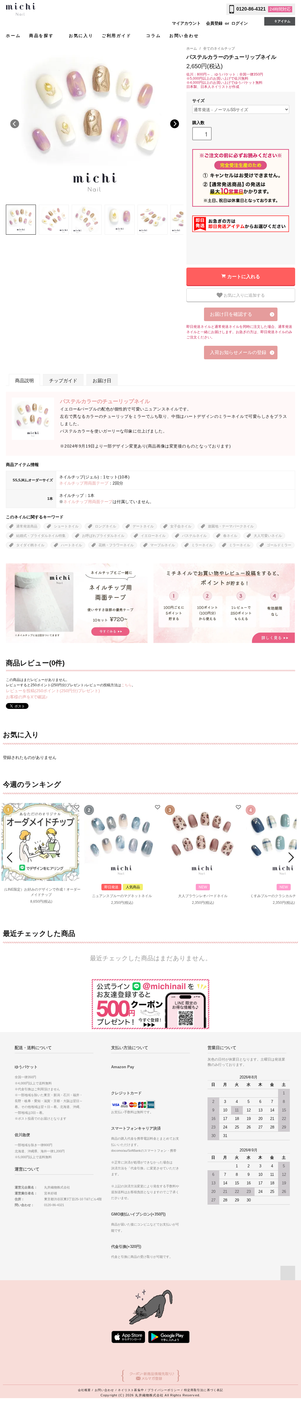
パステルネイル (194, 535)
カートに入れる (243, 276)
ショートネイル (66, 526)
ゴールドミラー (279, 545)
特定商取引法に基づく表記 (203, 1390)
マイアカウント (186, 23)
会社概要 (84, 1390)
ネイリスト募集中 (131, 1390)
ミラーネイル (202, 545)
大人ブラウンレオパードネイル (203, 896)
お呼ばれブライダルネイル (103, 535)
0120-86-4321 (251, 8)
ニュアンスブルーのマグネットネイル (122, 896)
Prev (10, 857)
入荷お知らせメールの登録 (238, 352)
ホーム (13, 35)
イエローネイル (153, 535)
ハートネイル (71, 545)
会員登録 (214, 23)
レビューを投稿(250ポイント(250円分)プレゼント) (53, 690)
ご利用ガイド (117, 35)
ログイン (239, 23)
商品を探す (42, 35)
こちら (126, 685)
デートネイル (143, 526)
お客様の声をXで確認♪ (27, 697)
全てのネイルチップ (219, 48)
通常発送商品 (26, 526)
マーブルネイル (162, 545)
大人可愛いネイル (268, 535)
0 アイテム (282, 21)
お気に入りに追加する (244, 295)
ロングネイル (105, 526)
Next (174, 123)
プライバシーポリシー (164, 1390)
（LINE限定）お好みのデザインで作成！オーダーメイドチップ (41, 892)
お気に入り (81, 35)
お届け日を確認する (231, 314)
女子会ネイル (180, 526)
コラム (153, 35)
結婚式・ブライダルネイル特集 (41, 535)
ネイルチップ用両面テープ (83, 483)
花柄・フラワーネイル (116, 545)
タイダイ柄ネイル (30, 545)
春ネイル (230, 535)
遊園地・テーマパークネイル (231, 526)
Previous (14, 123)
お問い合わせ (184, 35)
